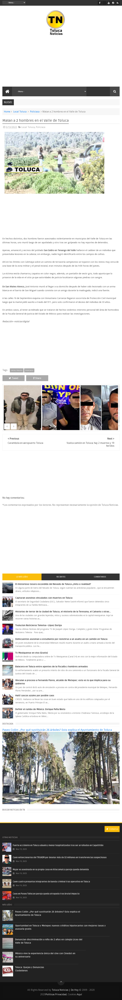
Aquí (79, 994)
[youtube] (109, 3)
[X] (104, 3)
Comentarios (100, 577)
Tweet (15, 378)
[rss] (118, 3)
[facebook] (100, 3)
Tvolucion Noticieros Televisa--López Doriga (38, 625)
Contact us (113, 829)
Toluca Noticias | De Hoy (65, 990)
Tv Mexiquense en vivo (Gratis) (31, 652)
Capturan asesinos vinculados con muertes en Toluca (43, 598)
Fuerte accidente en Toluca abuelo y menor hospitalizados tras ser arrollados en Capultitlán (58, 845)
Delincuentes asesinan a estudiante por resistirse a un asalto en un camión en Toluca (61, 639)
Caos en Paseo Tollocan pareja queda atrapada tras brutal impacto (46, 893)
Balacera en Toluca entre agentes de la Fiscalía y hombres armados (51, 666)
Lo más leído (22, 577)
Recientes (61, 577)
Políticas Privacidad (56, 994)
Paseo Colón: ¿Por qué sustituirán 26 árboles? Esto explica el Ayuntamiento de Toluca (57, 729)
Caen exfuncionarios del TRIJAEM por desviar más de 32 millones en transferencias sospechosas (60, 857)
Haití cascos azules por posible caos (34, 695)
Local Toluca (19, 111)
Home (7, 111)
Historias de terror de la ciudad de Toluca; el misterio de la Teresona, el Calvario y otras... (63, 611)
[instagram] (113, 3)
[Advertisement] (32, 61)
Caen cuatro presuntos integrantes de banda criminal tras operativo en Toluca (51, 881)
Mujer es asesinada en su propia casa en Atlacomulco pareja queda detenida (51, 869)
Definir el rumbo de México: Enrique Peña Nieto (40, 709)
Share (38, 378)
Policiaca (34, 111)
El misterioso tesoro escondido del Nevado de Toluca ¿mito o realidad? (53, 584)
